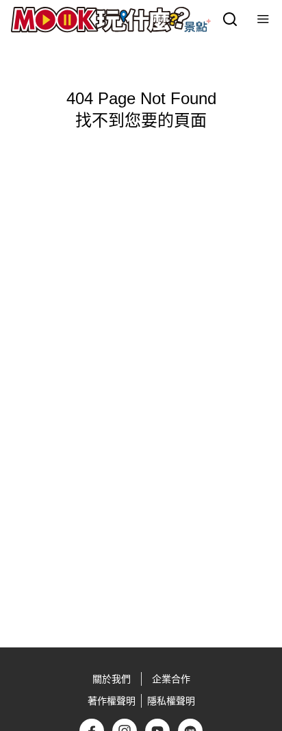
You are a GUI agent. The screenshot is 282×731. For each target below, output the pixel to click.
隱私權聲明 (171, 700)
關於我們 (111, 678)
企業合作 (171, 678)
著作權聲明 (112, 700)
